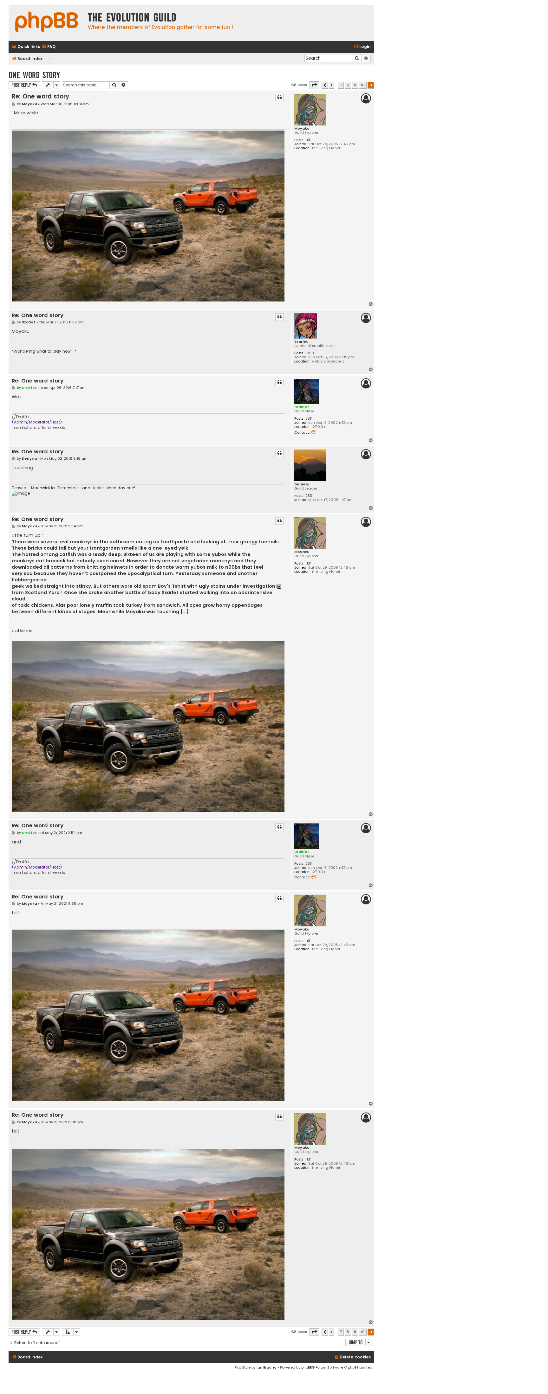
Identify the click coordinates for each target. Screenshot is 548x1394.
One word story (34, 75)
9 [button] (355, 85)
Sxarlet (301, 342)
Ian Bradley (267, 1367)
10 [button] (363, 85)
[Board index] (46, 22)
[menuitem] (48, 47)
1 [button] (331, 85)
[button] (314, 85)
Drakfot (301, 406)
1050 (309, 353)
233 (308, 496)
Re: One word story (40, 96)
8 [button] (348, 85)
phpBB (306, 1367)
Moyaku (302, 128)
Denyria (301, 484)
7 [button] (341, 85)
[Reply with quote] (279, 97)
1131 (308, 140)
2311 (308, 418)
